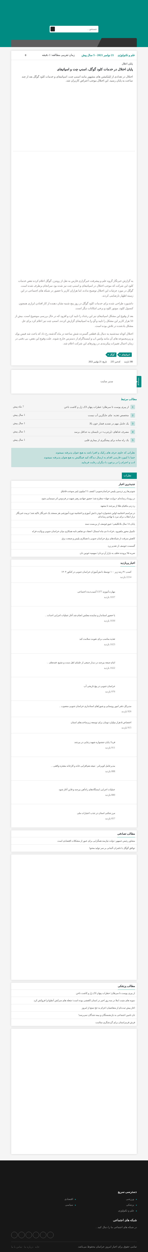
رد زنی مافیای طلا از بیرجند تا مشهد (118, 505)
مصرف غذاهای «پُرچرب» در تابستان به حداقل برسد (101, 432)
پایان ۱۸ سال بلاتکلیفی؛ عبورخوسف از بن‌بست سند (110, 524)
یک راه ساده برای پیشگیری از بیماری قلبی (106, 440)
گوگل (112, 354)
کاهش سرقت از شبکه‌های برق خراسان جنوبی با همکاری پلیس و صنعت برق (98, 538)
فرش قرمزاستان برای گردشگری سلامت (115, 1022)
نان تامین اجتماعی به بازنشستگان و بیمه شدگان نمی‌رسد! (106, 1015)
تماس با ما (16, 1247)
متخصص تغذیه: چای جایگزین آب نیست (108, 415)
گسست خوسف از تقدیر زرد (121, 546)
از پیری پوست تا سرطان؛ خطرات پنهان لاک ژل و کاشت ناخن (96, 407)
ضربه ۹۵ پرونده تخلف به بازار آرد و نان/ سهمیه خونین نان (107, 553)
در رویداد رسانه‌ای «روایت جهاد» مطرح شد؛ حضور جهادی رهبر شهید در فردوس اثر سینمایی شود (88, 498)
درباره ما (28, 1247)
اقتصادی (68, 1199)
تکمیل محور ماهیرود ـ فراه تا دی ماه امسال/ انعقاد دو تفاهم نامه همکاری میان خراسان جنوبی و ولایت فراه (83, 531)
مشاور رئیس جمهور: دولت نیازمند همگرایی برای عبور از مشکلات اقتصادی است (96, 840)
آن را (92, 320)
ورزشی (130, 1199)
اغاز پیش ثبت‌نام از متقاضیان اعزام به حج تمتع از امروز (108, 1007)
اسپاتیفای (125, 354)
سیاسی (69, 1204)
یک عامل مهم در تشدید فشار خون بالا (109, 423)
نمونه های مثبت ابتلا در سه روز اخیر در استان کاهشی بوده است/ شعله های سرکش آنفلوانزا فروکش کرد (84, 1000)
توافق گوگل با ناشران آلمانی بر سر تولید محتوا (112, 848)
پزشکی (130, 1204)
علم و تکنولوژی (126, 1210)
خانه (37, 1247)
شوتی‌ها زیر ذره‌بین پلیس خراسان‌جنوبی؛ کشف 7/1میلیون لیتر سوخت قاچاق (98, 491)
